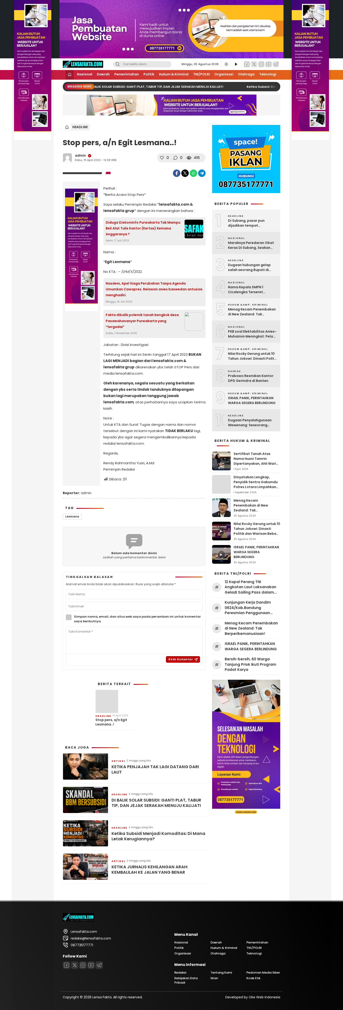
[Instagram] (261, 64)
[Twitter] (254, 64)
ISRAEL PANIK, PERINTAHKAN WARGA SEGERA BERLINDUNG (252, 400)
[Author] (67, 157)
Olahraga (246, 74)
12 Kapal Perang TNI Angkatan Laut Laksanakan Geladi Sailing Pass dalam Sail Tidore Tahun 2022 (250, 587)
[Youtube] (91, 965)
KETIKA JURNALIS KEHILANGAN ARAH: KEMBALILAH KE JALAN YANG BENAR (150, 869)
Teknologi (267, 74)
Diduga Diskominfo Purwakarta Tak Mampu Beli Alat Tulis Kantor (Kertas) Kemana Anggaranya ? (143, 228)
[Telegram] (276, 64)
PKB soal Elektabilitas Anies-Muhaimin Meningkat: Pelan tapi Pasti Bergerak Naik (252, 334)
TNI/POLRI (201, 74)
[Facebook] (247, 64)
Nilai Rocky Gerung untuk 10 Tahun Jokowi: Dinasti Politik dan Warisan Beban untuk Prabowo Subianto (252, 356)
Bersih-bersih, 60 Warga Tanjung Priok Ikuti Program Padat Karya (250, 664)
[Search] (117, 64)
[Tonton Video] (236, 64)
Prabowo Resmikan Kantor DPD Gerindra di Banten (250, 378)
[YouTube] (268, 64)
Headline (80, 127)
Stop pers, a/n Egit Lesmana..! (111, 722)
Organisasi (223, 74)
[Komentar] (175, 158)
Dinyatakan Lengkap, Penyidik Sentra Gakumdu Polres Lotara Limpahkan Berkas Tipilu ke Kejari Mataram (256, 487)
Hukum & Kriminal (174, 74)
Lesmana (72, 516)
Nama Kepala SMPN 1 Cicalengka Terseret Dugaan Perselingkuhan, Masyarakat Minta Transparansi (249, 290)
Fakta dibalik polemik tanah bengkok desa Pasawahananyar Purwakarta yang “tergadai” (142, 321)
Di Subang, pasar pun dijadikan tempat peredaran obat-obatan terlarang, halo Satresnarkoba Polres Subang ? (249, 223)
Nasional (84, 74)
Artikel (118, 761)
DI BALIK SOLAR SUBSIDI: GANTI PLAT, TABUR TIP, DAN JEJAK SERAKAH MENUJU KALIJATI (146, 86)
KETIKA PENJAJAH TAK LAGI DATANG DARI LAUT (155, 769)
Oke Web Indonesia (264, 997)
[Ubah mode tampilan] (226, 64)
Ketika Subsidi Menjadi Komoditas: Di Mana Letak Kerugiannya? (158, 836)
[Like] (162, 158)
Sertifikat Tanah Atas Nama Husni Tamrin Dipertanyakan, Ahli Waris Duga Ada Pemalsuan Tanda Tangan (256, 463)
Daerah (103, 74)
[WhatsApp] (193, 173)
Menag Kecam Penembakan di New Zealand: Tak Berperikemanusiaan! (252, 312)
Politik (149, 74)
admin (80, 155)
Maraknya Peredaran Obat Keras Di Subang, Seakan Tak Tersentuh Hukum (251, 245)
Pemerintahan (126, 74)
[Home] (70, 75)
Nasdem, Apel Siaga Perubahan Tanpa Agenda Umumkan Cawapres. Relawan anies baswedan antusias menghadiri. (154, 289)
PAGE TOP (331, 975)
